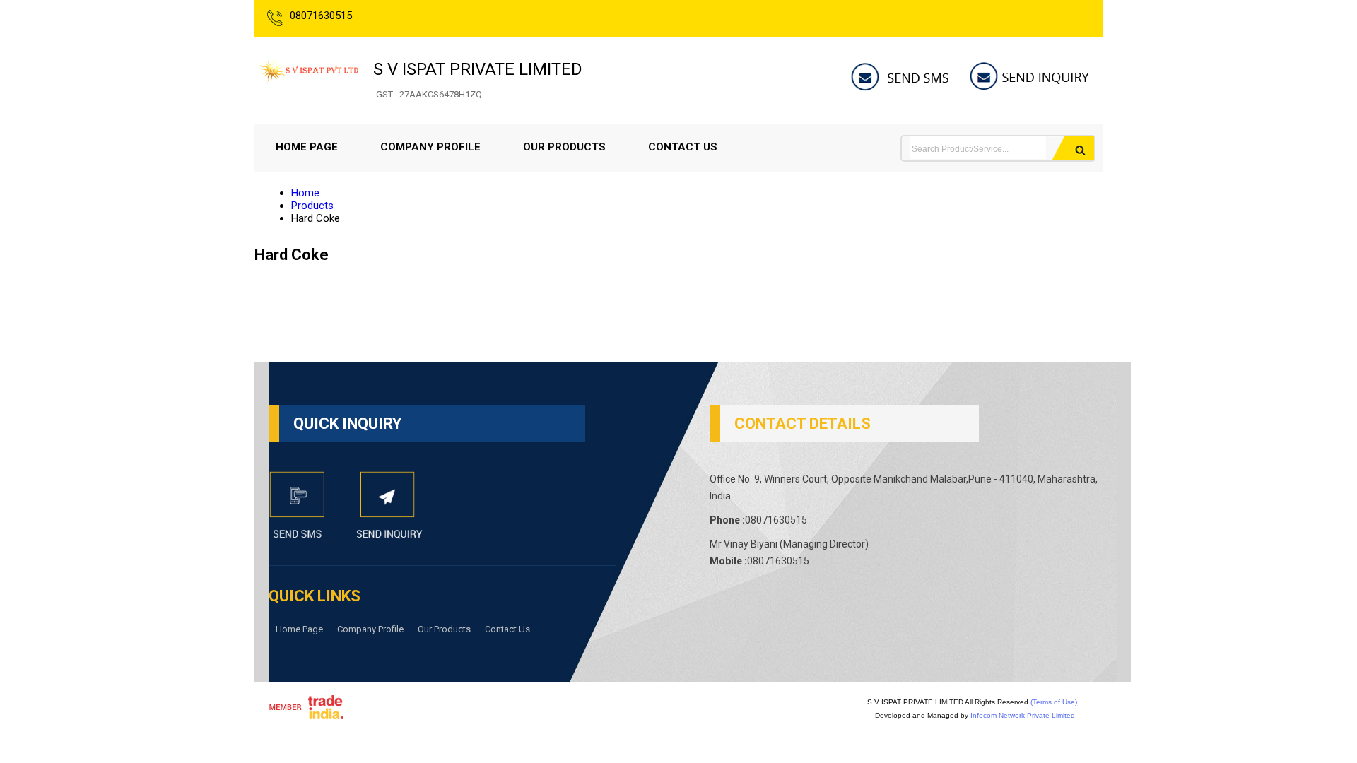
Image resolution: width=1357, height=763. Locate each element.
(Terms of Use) (1053, 702)
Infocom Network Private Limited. (1023, 715)
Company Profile (430, 147)
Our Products (564, 147)
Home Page (307, 147)
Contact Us (682, 147)
